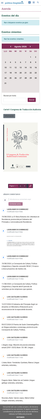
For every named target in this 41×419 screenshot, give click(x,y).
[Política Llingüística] (14, 2)
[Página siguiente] (24, 186)
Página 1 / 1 (13, 186)
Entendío (20, 417)
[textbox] (23, 199)
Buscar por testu (9, 96)
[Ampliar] (30, 186)
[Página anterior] (20, 186)
